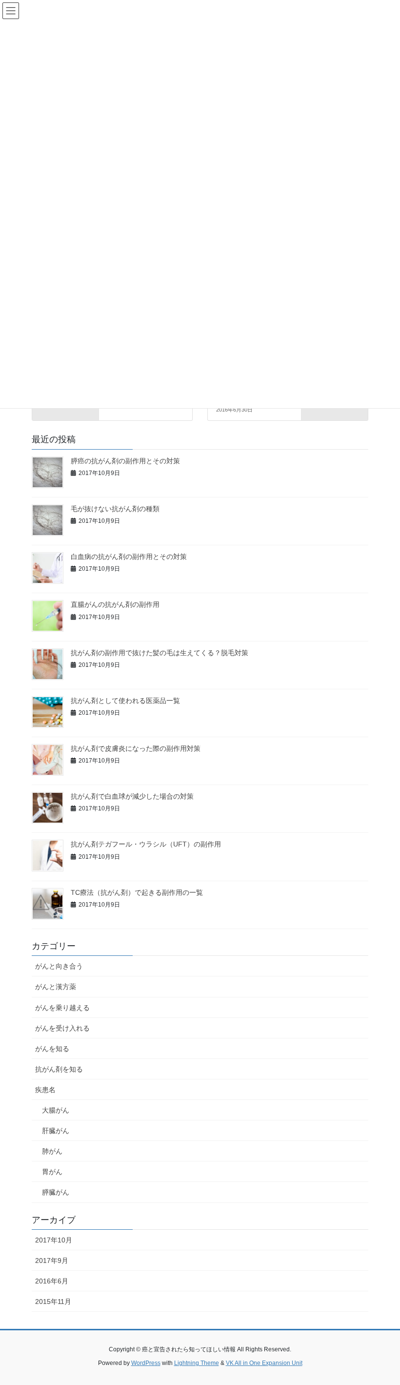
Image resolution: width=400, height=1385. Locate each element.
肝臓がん (55, 1131)
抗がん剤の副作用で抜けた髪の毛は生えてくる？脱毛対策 (159, 653)
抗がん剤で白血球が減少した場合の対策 (132, 796)
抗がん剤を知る (59, 1069)
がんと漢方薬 (55, 987)
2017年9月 (51, 1260)
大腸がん (55, 1110)
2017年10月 (53, 1240)
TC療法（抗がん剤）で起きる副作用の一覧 (137, 892)
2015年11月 (53, 1301)
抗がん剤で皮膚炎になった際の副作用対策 (135, 748)
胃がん (52, 1172)
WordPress (145, 1363)
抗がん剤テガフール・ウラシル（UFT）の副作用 (146, 844)
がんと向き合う (59, 966)
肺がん (52, 1151)
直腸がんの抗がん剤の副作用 (115, 604)
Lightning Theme (196, 1363)
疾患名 (45, 1090)
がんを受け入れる (62, 1028)
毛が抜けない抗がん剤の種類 (115, 509)
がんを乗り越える (62, 1008)
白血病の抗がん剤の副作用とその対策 (129, 556)
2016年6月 (51, 1281)
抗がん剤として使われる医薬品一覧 (125, 700)
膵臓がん (55, 1192)
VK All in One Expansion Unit (264, 1363)
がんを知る (52, 1049)
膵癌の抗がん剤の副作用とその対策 (125, 461)
